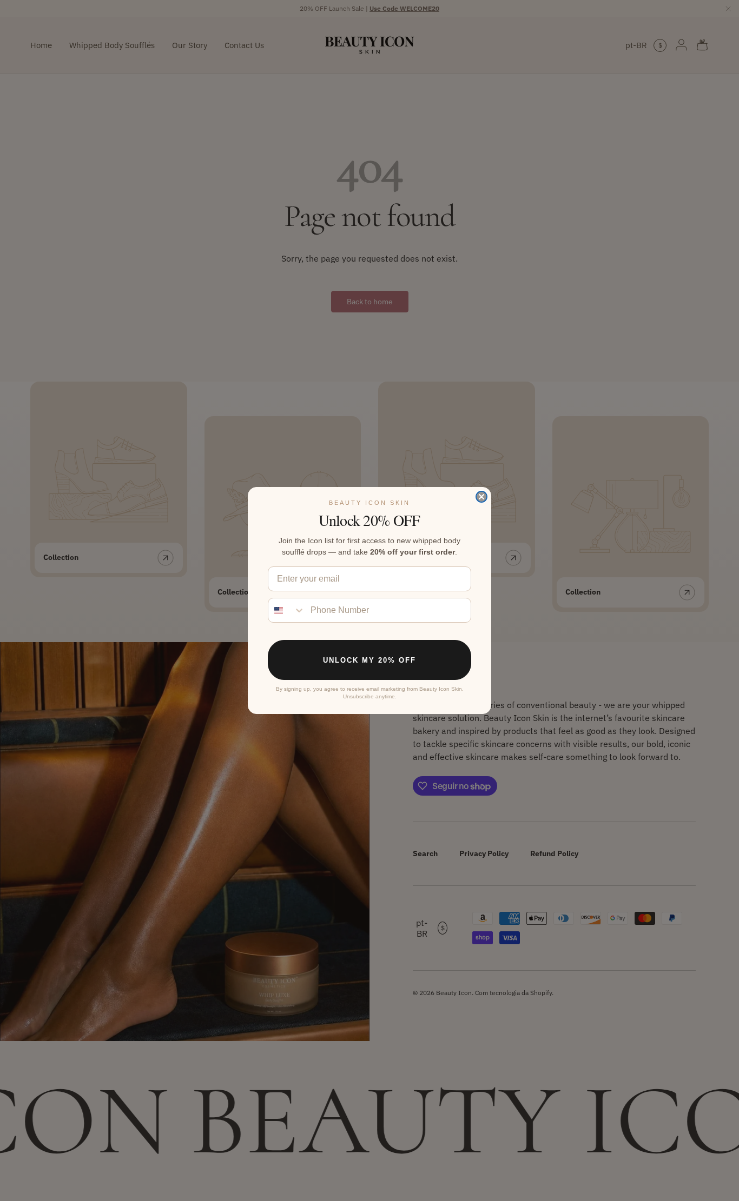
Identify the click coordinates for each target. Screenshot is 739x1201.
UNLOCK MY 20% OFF (369, 660)
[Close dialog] (481, 496)
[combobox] (286, 610)
